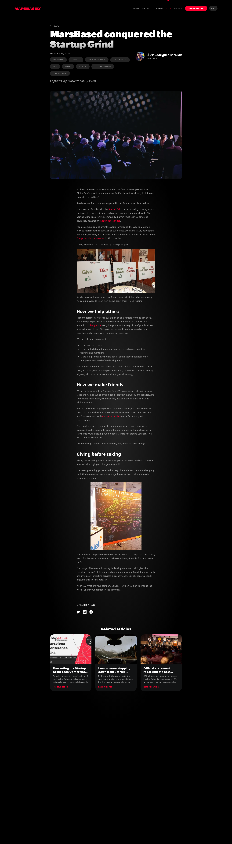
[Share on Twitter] (78, 612)
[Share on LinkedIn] (85, 612)
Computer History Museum (90, 238)
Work (136, 8)
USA (55, 66)
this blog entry (93, 325)
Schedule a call (196, 8)
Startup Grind (59, 73)
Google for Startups (110, 220)
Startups (76, 60)
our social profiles (111, 416)
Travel (68, 66)
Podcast (178, 8)
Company (158, 8)
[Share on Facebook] (91, 612)
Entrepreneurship (96, 60)
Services (146, 8)
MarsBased (27, 8)
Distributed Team (103, 66)
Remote (82, 66)
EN (212, 8)
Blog (168, 8)
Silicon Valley (120, 60)
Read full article (60, 686)
